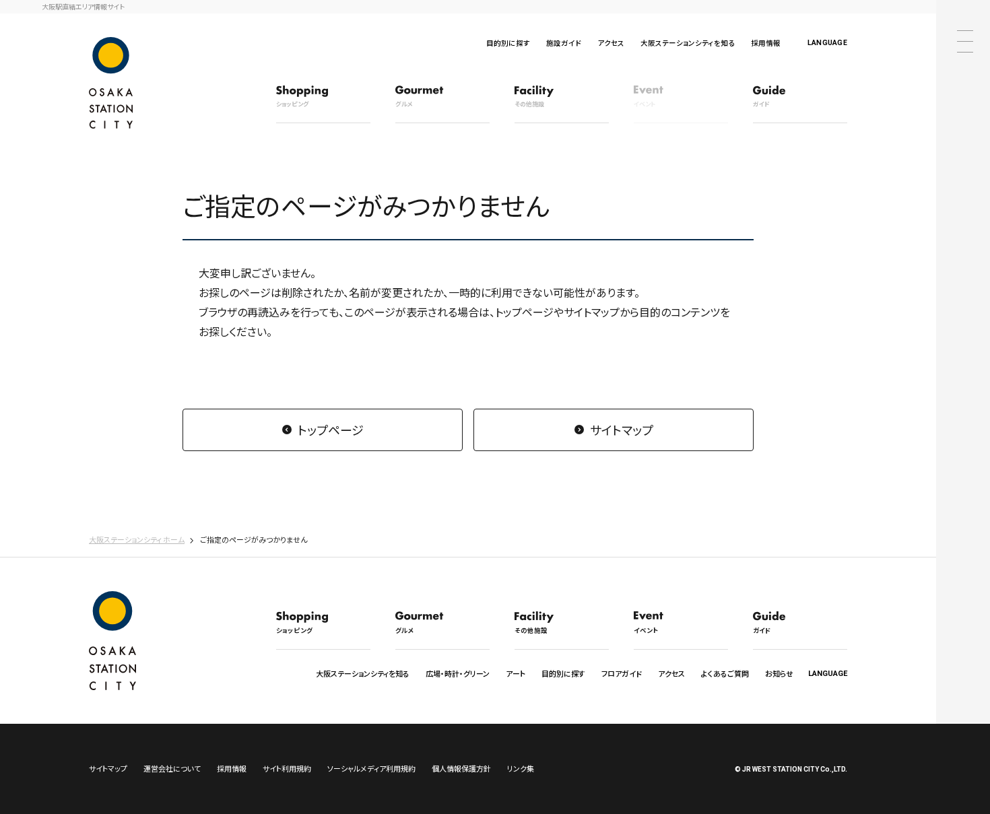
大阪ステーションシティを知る (687, 43)
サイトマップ (621, 429)
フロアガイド (621, 673)
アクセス (610, 43)
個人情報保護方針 (461, 768)
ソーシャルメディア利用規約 (371, 768)
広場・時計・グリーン (458, 673)
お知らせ (779, 673)
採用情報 (766, 43)
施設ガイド (563, 43)
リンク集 (520, 768)
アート (515, 673)
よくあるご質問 (725, 673)
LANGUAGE (827, 42)
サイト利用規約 (287, 768)
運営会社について (172, 768)
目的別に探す (508, 43)
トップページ (331, 429)
